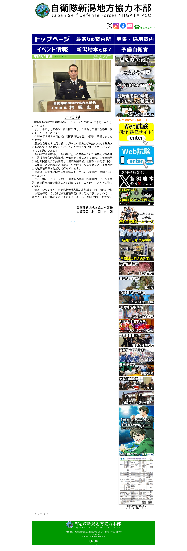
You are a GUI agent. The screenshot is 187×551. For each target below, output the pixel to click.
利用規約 (93, 541)
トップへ (72, 221)
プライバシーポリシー (42, 514)
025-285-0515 (147, 28)
